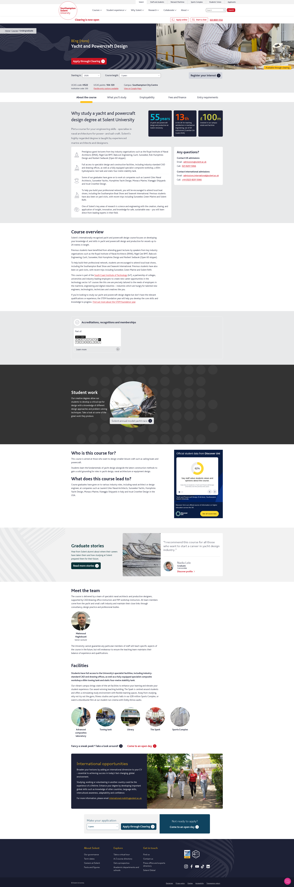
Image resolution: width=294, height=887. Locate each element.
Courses (96, 10)
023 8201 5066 (189, 166)
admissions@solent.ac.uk (194, 161)
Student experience (115, 10)
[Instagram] (186, 867)
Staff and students (157, 2)
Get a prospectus (121, 862)
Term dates (89, 858)
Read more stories (83, 565)
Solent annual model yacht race (129, 420)
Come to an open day (139, 746)
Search (231, 10)
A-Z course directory (123, 858)
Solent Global (149, 870)
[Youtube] (197, 867)
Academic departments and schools (126, 868)
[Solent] (68, 10)
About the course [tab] (86, 97)
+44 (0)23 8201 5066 (192, 179)
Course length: (112, 75)
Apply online (181, 19)
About (184, 10)
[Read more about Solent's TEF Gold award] (187, 854)
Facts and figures (92, 867)
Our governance (91, 854)
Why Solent (136, 10)
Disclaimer (169, 883)
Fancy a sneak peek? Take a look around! (94, 746)
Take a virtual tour (122, 854)
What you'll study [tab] (116, 97)
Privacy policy (180, 883)
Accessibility (199, 883)
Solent (141, 2)
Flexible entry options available (106, 88)
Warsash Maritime (177, 2)
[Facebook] (191, 867)
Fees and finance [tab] (177, 97)
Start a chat (201, 19)
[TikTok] (202, 867)
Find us (146, 854)
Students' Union (215, 2)
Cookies (190, 883)
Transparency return (213, 883)
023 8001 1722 (216, 20)
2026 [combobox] (86, 75)
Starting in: (76, 75)
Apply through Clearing (86, 61)
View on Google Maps (132, 88)
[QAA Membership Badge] (196, 854)
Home (7, 31)
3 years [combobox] (124, 75)
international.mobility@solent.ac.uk (125, 798)
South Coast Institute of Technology (110, 275)
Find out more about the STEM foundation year (114, 302)
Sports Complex (197, 2)
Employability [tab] (147, 97)
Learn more (81, 349)
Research (152, 10)
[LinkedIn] (208, 867)
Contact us (148, 858)
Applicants (232, 2)
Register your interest (203, 75)
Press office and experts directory (154, 864)
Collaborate (169, 10)
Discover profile (185, 571)
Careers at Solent (92, 862)
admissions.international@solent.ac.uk (201, 175)
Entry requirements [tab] (207, 97)
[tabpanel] (147, 458)
